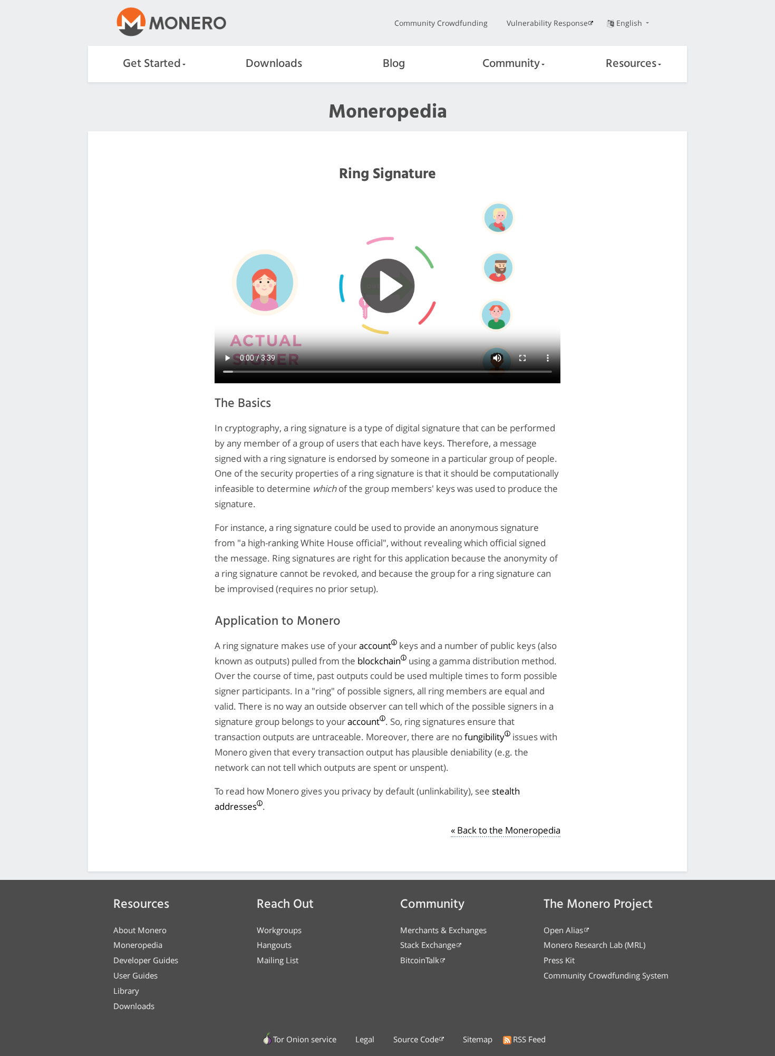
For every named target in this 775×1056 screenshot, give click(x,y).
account (375, 646)
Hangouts (274, 944)
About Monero (140, 930)
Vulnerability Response (547, 23)
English (630, 23)
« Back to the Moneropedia (505, 830)
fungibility (484, 737)
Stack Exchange (428, 944)
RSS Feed (529, 1039)
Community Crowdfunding (441, 23)
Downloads (274, 64)
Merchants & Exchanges (443, 930)
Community (511, 64)
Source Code (416, 1039)
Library (126, 990)
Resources (631, 64)
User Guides (135, 975)
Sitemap (477, 1039)
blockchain (379, 661)
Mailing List (277, 960)
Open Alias (563, 930)
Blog (394, 64)
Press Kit (559, 960)
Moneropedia (137, 944)
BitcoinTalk (419, 960)
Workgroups (279, 930)
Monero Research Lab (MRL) (594, 944)
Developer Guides (145, 960)
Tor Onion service (304, 1039)
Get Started (152, 64)
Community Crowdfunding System (606, 975)
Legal (364, 1039)
